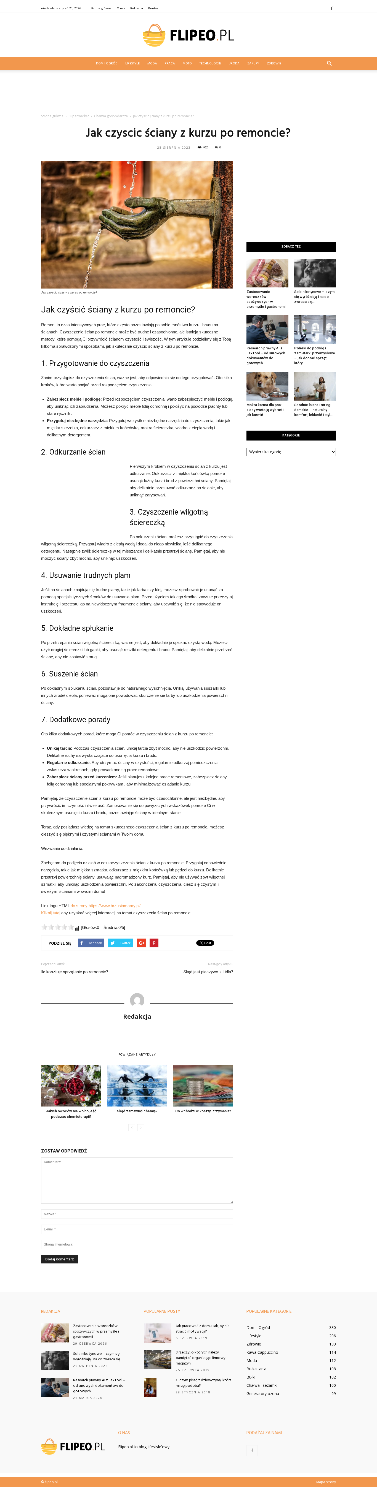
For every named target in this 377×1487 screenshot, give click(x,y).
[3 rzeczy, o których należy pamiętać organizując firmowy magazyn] (157, 1359)
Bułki (250, 1377)
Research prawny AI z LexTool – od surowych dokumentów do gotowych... (99, 1385)
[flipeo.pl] (188, 35)
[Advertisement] (188, 93)
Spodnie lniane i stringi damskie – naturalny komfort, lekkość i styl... (313, 410)
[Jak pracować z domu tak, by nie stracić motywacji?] (157, 1333)
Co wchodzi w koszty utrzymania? (203, 1111)
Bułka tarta (256, 1368)
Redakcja (137, 1016)
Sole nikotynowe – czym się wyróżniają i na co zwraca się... (314, 297)
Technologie (210, 63)
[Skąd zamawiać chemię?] (137, 1086)
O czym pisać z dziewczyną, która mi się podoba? (204, 1383)
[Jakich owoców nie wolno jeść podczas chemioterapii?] (71, 1086)
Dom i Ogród (107, 63)
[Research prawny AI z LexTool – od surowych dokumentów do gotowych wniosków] (267, 329)
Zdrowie (274, 63)
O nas (121, 8)
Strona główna (101, 8)
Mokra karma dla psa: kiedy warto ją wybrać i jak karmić (264, 410)
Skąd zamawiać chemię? (137, 1111)
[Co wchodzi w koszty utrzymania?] (203, 1086)
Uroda (234, 63)
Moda (152, 63)
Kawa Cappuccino (262, 1352)
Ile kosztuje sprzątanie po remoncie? (74, 971)
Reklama (136, 8)
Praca (170, 63)
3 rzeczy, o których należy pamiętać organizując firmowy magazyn (200, 1358)
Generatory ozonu (262, 1393)
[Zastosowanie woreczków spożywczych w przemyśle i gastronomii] (267, 273)
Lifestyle (132, 63)
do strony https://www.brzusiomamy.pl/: (106, 905)
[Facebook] (332, 8)
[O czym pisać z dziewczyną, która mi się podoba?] (150, 1387)
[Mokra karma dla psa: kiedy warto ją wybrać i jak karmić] (267, 386)
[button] (329, 63)
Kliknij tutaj (50, 912)
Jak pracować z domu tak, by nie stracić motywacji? (203, 1329)
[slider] (57, 927)
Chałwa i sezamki (261, 1385)
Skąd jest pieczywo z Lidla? (208, 971)
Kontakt (154, 8)
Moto (187, 63)
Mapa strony (326, 1482)
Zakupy (253, 63)
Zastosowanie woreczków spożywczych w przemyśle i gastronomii (96, 1331)
